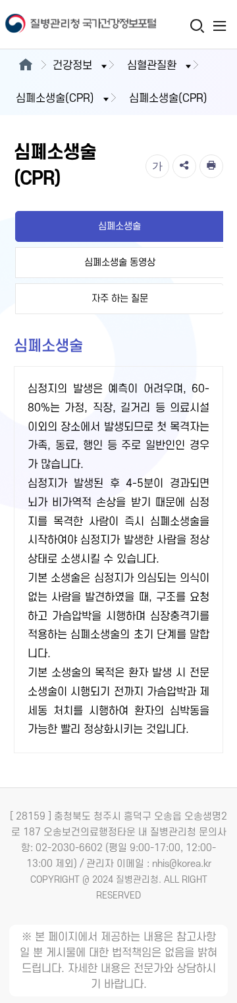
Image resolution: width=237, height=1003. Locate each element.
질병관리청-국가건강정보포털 (59, 24)
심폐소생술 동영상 (119, 262)
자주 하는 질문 (120, 298)
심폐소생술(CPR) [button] (55, 99)
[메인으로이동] (25, 65)
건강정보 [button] (72, 66)
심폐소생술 (119, 226)
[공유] (184, 166)
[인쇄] (211, 166)
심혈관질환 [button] (151, 66)
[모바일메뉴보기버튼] (219, 25)
